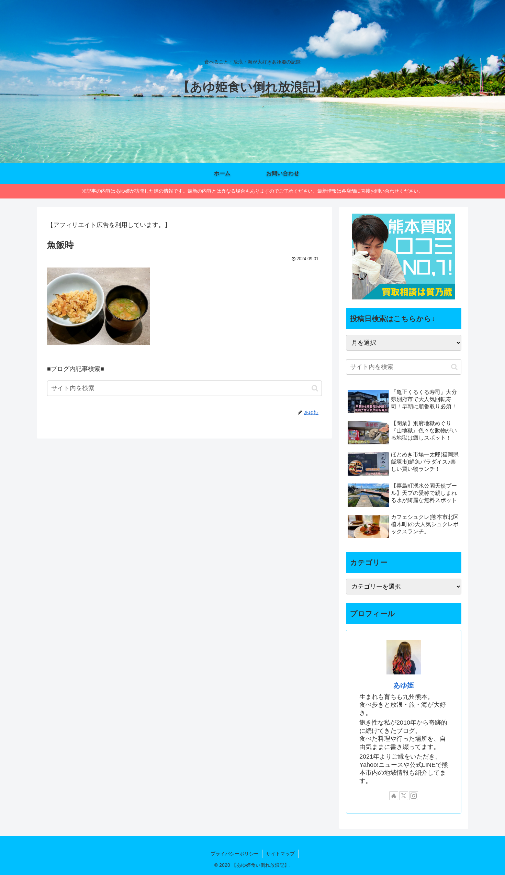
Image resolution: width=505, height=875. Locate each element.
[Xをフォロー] (403, 795)
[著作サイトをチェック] (393, 795)
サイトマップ (280, 853)
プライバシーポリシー (235, 853)
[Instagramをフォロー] (413, 795)
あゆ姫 (403, 685)
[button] (315, 388)
